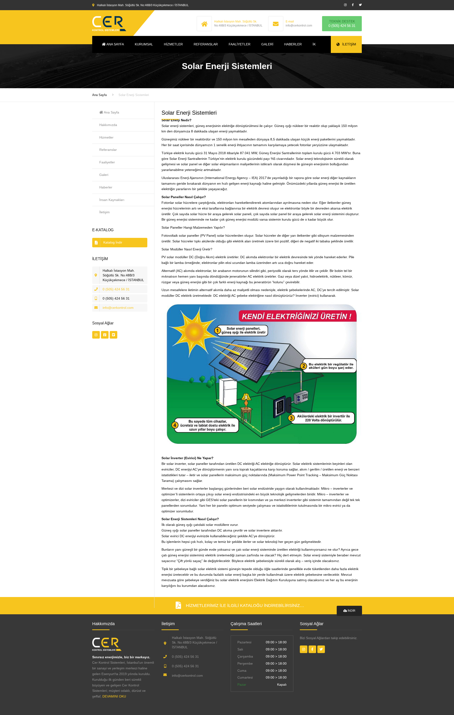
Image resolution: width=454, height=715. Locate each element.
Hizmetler (173, 44)
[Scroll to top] (429, 689)
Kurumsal (144, 44)
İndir (351, 610)
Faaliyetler (239, 44)
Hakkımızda (108, 125)
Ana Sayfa (115, 44)
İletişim (349, 44)
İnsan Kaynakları (111, 200)
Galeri (267, 44)
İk (314, 44)
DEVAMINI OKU (113, 696)
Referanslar (206, 44)
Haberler (293, 44)
